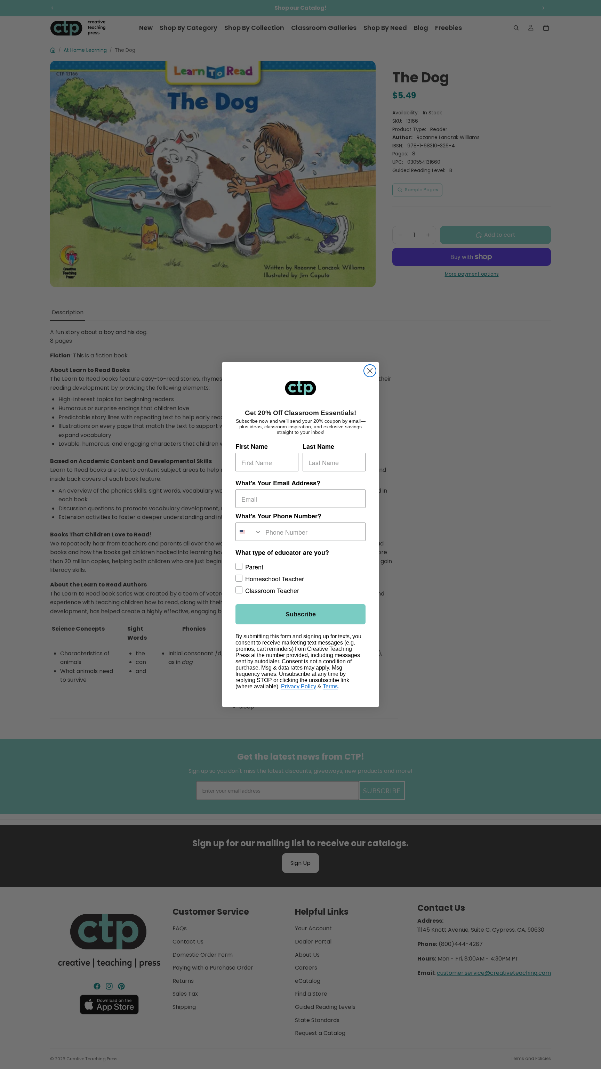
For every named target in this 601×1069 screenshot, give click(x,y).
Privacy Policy (298, 686)
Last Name (318, 446)
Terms (330, 686)
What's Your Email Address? (277, 482)
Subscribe (301, 614)
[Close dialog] (370, 371)
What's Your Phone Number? (278, 515)
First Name (251, 446)
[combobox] (249, 532)
